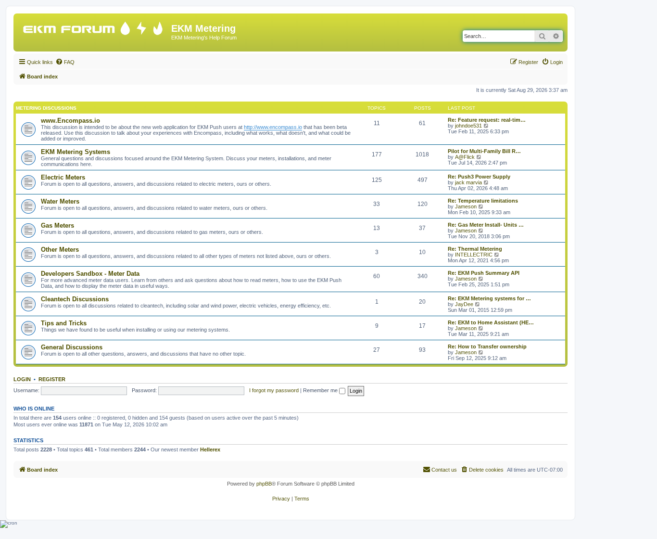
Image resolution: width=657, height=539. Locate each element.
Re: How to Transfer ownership (487, 346)
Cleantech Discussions (75, 299)
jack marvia (468, 182)
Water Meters (60, 201)
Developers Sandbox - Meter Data (90, 273)
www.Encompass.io (70, 120)
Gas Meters (57, 225)
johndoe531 (468, 125)
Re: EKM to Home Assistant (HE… (491, 322)
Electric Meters (63, 177)
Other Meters (60, 249)
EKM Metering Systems (75, 151)
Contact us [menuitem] (444, 470)
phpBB (264, 484)
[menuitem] (65, 62)
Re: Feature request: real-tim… (487, 120)
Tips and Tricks (64, 323)
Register (51, 379)
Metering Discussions (46, 108)
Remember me (321, 390)
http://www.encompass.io (273, 127)
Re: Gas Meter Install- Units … (486, 225)
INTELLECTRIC (474, 254)
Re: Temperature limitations (483, 201)
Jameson (466, 206)
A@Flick (465, 157)
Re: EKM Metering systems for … (489, 298)
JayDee (464, 304)
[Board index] (93, 26)
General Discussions (71, 347)
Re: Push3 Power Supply (479, 177)
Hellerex (210, 449)
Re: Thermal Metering (475, 249)
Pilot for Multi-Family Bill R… (484, 151)
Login (22, 379)
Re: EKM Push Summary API (483, 273)
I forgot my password (274, 390)
